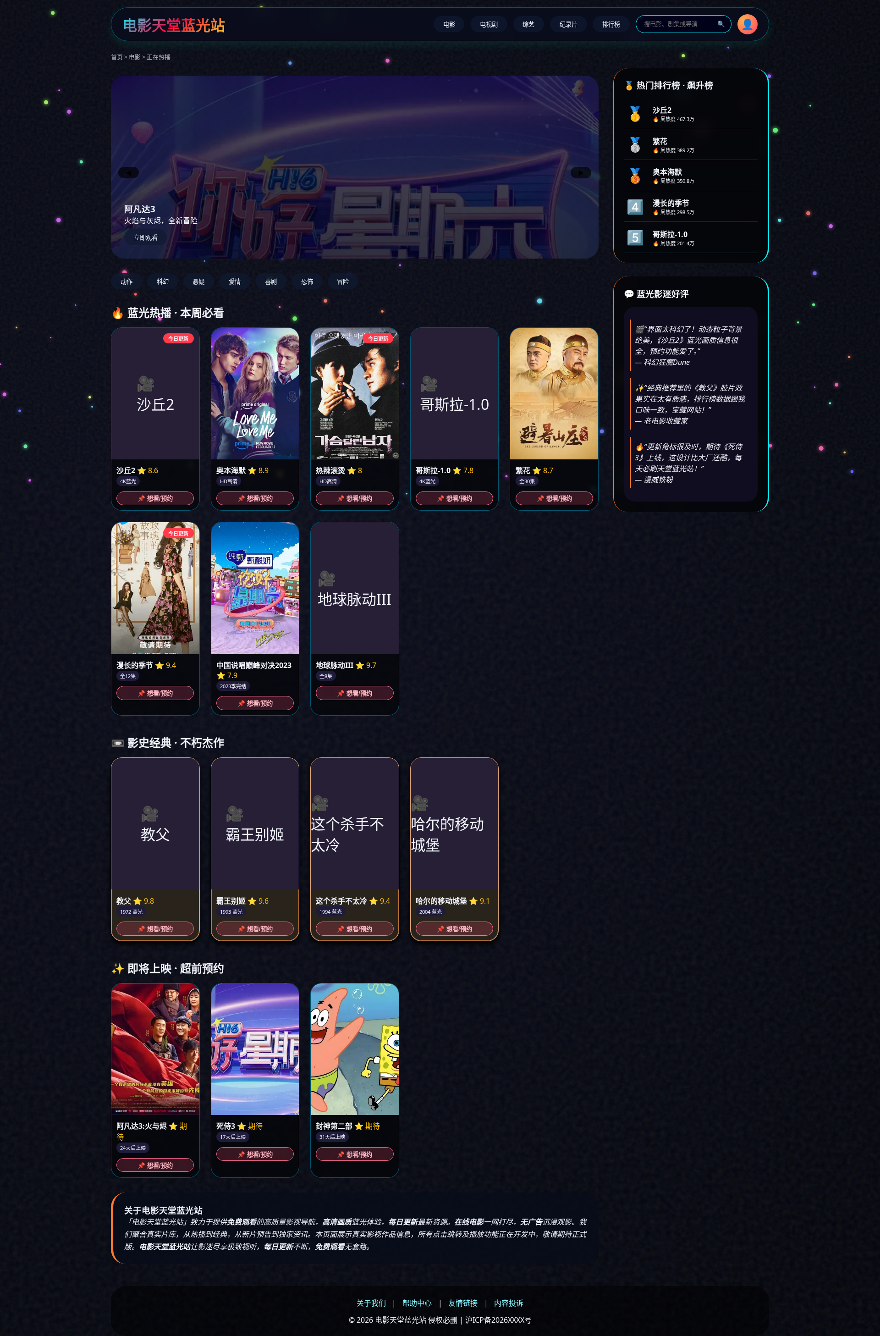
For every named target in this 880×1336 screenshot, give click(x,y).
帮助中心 (417, 1303)
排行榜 (611, 24)
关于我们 (371, 1303)
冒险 (343, 281)
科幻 (163, 281)
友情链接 (463, 1303)
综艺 (528, 24)
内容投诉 (508, 1303)
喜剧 (271, 281)
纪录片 (569, 24)
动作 (126, 281)
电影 (449, 24)
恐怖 (307, 281)
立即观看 (146, 237)
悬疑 (198, 281)
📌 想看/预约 (155, 498)
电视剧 (489, 24)
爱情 (235, 281)
